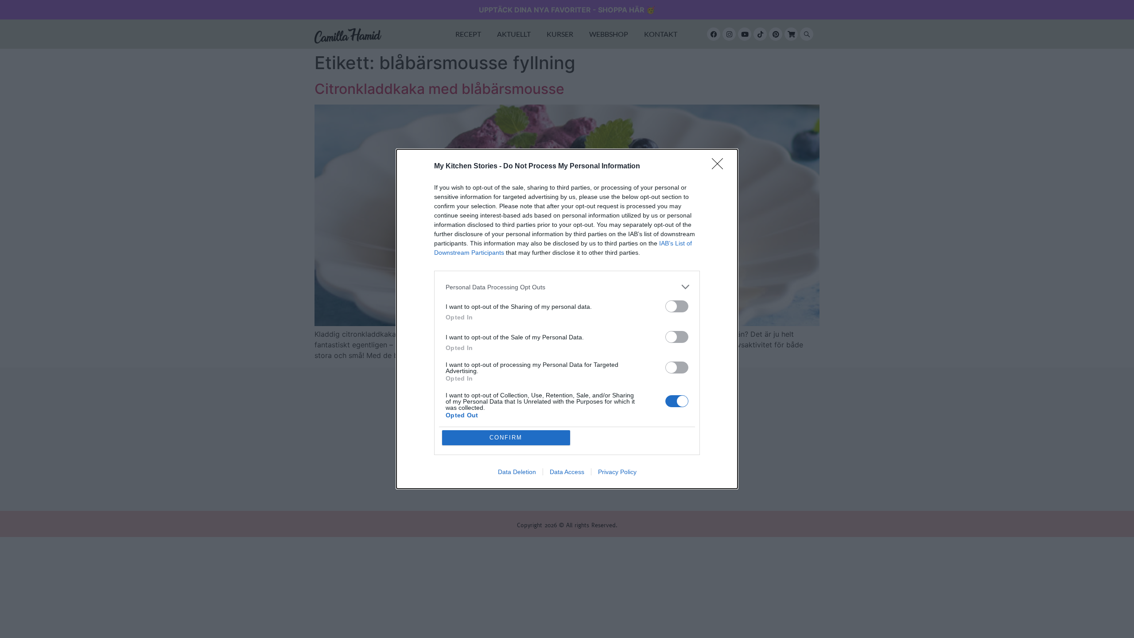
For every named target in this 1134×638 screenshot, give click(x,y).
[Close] (720, 166)
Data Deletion (517, 471)
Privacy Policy (617, 471)
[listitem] (567, 287)
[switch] (676, 306)
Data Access (567, 471)
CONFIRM (505, 437)
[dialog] (567, 319)
